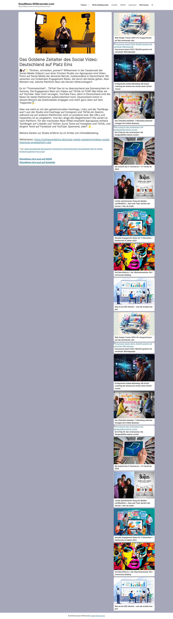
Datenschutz (100, 616)
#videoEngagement (27, 152)
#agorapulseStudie (32, 149)
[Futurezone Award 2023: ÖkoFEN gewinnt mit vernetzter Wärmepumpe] (134, 47)
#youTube (40, 152)
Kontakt (93, 616)
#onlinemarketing (70, 149)
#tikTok (93, 149)
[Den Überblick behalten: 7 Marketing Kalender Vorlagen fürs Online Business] (134, 118)
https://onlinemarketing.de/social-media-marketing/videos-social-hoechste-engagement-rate (64, 141)
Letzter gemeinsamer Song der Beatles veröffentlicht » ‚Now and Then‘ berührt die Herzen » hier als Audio (132, 203)
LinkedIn (114, 5)
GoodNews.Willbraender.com (36, 3)
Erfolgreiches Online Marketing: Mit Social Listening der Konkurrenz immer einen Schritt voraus (133, 86)
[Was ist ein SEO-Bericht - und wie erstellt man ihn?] (134, 304)
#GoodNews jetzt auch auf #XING (35, 159)
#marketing (58, 149)
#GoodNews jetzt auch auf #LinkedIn (37, 162)
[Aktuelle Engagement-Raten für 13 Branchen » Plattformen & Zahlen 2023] (134, 235)
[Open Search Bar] (152, 5)
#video (100, 149)
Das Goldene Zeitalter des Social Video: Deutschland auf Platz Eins (58, 62)
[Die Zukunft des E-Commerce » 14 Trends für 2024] (134, 164)
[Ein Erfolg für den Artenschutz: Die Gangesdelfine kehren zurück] (134, 130)
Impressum (132, 5)
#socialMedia (84, 149)
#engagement (47, 149)
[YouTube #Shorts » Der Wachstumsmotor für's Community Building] (134, 270)
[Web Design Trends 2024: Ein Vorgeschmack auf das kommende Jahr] (134, 35)
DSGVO (123, 5)
